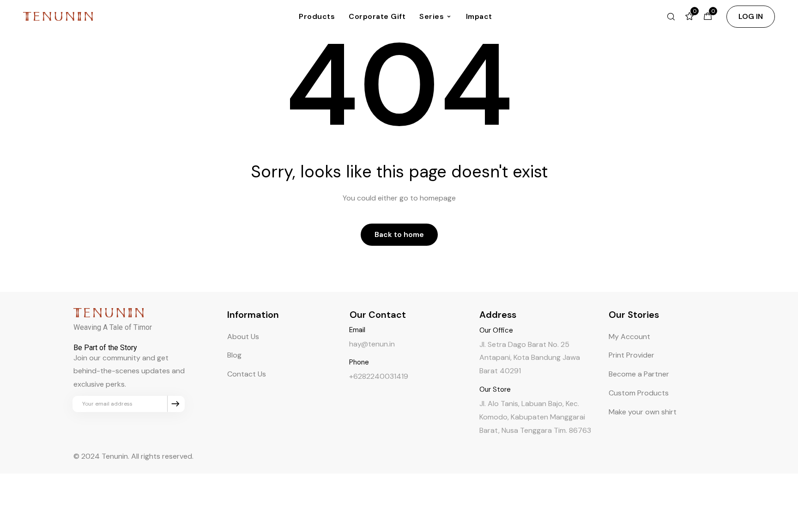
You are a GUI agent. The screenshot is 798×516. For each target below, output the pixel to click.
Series (431, 16)
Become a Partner (639, 374)
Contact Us (246, 374)
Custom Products (639, 393)
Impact (479, 16)
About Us (243, 336)
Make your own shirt (643, 412)
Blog (234, 355)
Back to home (399, 234)
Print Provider (631, 355)
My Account (629, 336)
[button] (750, 17)
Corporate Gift (377, 16)
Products (317, 16)
